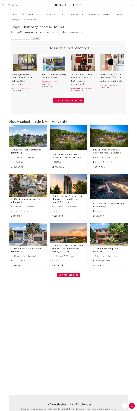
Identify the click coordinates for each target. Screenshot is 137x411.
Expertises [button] (51, 14)
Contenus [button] (94, 14)
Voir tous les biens (68, 275)
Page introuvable (30, 20)
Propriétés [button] (18, 14)
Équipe (63, 14)
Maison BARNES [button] (78, 14)
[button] (133, 5)
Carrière (107, 14)
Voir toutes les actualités (68, 100)
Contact (119, 14)
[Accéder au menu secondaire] (4, 5)
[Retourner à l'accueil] (68, 5)
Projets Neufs (35, 14)
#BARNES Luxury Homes (22, 88)
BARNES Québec (16, 20)
